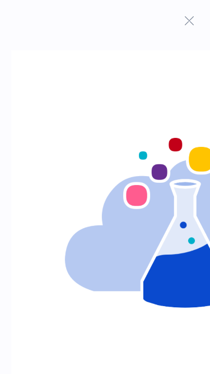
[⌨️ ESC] (189, 20)
